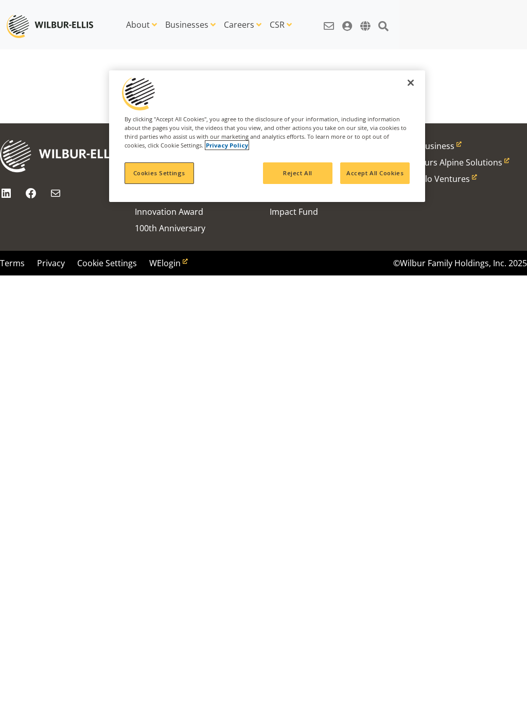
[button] (329, 20)
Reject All (297, 173)
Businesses (186, 24)
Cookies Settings (159, 173)
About (138, 24)
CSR (277, 24)
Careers (239, 24)
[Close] (410, 82)
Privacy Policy (227, 145)
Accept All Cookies (374, 173)
